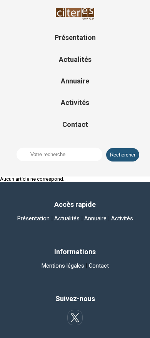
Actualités (75, 59)
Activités (75, 102)
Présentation (75, 37)
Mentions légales (63, 265)
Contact (75, 124)
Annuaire (75, 81)
